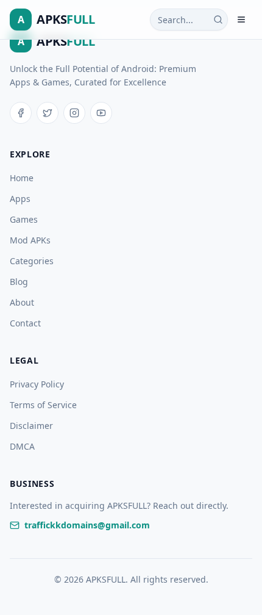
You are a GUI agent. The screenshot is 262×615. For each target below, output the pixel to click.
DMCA (22, 446)
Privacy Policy (37, 384)
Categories (32, 261)
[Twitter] (47, 113)
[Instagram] (74, 113)
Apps (20, 198)
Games (24, 219)
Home (22, 178)
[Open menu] (241, 20)
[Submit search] (218, 19)
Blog (19, 281)
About (22, 302)
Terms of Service (43, 405)
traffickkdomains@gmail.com (87, 525)
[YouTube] (101, 113)
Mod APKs (30, 240)
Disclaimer (31, 425)
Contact (25, 323)
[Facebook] (21, 113)
